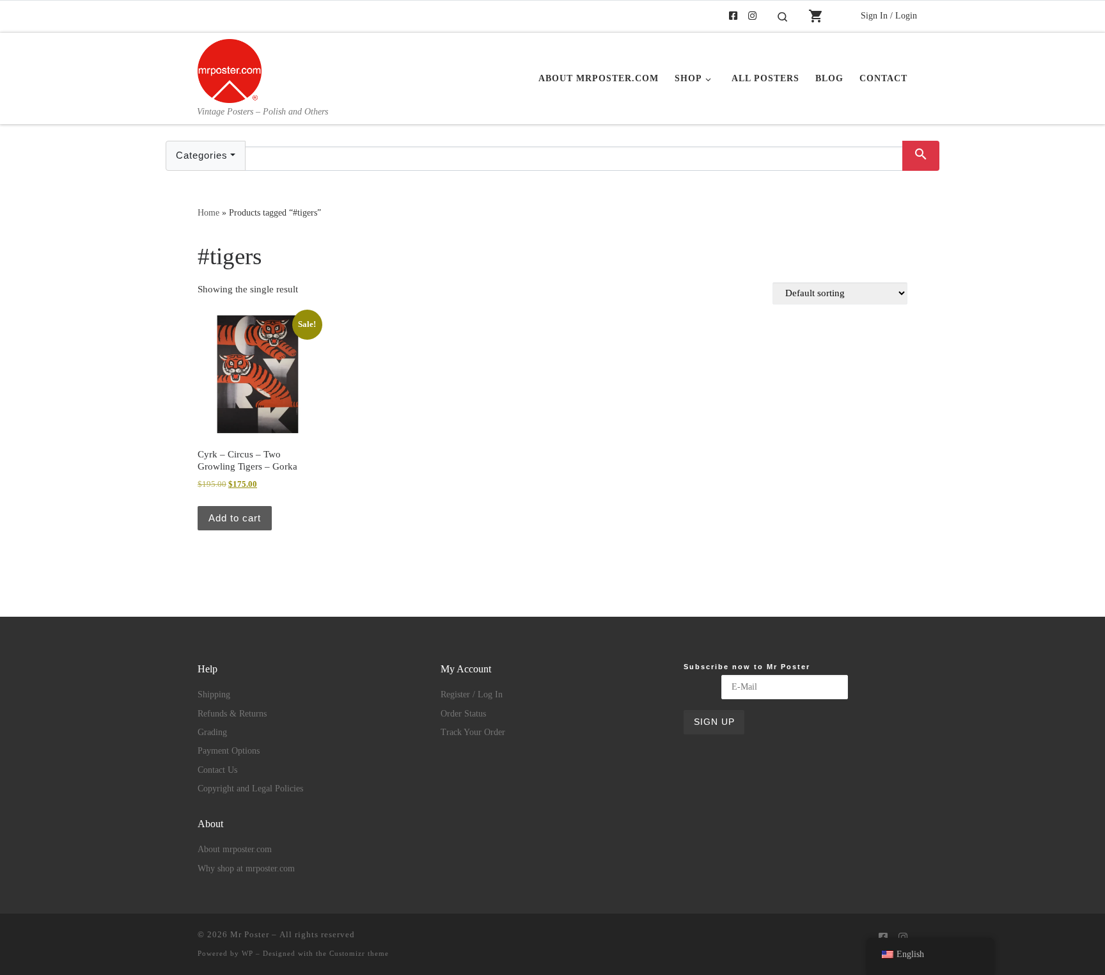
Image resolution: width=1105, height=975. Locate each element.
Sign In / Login (889, 15)
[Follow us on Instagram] (752, 16)
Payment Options (229, 751)
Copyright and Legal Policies (250, 788)
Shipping (214, 694)
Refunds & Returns (232, 713)
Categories (202, 155)
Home (208, 212)
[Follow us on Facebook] (733, 16)
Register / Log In (472, 694)
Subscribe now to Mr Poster (747, 666)
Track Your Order (473, 732)
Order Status (463, 713)
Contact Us (217, 770)
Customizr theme (359, 953)
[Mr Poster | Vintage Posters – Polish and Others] (230, 69)
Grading (212, 732)
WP (247, 953)
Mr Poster (249, 934)
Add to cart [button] (234, 517)
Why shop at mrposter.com (246, 868)
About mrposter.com (235, 849)
